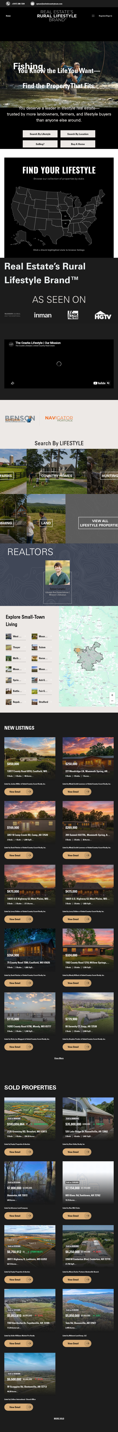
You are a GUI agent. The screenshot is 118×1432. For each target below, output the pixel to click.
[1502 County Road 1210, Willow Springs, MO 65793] (88, 950)
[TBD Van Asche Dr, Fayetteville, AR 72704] (29, 1310)
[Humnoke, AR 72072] (29, 1183)
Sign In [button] (109, 16)
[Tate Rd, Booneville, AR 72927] (88, 1310)
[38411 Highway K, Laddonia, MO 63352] (29, 1246)
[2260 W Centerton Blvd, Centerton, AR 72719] (88, 1246)
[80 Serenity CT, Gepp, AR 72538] (88, 1014)
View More (59, 1058)
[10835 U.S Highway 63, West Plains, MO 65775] (29, 886)
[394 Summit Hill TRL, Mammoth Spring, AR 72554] (88, 822)
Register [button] (102, 16)
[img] (57, 572)
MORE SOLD (59, 1418)
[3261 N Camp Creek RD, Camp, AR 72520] (29, 822)
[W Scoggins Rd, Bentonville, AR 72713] (29, 1374)
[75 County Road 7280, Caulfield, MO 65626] (29, 950)
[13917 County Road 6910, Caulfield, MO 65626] (29, 758)
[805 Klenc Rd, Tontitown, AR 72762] (88, 1183)
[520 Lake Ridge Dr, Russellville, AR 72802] (88, 1119)
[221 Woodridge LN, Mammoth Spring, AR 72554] (88, 758)
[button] (93, 16)
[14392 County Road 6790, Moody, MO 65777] (29, 1014)
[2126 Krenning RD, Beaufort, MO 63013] (29, 1119)
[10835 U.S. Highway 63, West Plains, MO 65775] (88, 886)
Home (8, 16)
